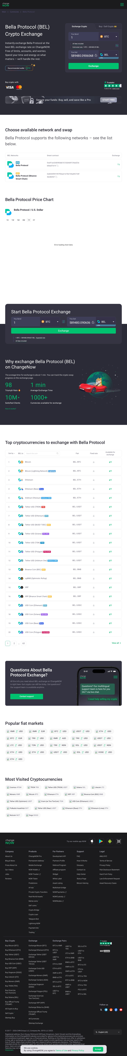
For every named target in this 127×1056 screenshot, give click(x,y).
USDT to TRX (68, 947)
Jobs (7, 874)
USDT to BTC (56, 992)
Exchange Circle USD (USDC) (36, 969)
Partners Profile (59, 861)
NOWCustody (58, 897)
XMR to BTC (57, 973)
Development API (59, 856)
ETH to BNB (69, 958)
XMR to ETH (70, 971)
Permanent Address (36, 861)
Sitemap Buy (10, 1018)
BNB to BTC (69, 962)
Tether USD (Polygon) (37, 552)
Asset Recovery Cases (108, 883)
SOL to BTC (57, 986)
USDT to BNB (81, 959)
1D (7, 220)
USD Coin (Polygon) (37, 632)
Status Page (81, 879)
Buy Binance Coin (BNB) (14, 959)
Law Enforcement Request (110, 879)
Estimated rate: (78, 47)
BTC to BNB (69, 980)
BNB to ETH (57, 977)
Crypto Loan (33, 914)
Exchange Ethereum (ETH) (39, 950)
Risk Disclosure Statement (110, 870)
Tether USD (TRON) (35, 507)
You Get (74, 52)
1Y (29, 220)
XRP (26, 587)
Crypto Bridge (34, 910)
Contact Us (81, 870)
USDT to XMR (56, 958)
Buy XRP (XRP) (11, 968)
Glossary (80, 865)
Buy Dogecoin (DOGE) (13, 972)
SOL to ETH (82, 946)
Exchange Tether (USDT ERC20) (38, 956)
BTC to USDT (55, 951)
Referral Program (59, 865)
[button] (109, 36)
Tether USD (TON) (34, 543)
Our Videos (9, 870)
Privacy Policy (105, 865)
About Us (8, 856)
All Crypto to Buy (11, 1009)
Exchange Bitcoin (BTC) (38, 946)
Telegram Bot (34, 919)
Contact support (27, 696)
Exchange (94, 66)
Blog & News (10, 861)
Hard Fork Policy (106, 874)
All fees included (78, 44)
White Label (57, 879)
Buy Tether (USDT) (12, 954)
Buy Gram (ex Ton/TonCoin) (10, 991)
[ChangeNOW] (5, 4)
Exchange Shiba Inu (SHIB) (39, 1007)
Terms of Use (61, 1050)
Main (4, 12)
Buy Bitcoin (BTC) (12, 946)
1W (13, 220)
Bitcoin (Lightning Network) (40, 471)
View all (115, 643)
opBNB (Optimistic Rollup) (36, 578)
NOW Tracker (34, 874)
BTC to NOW (82, 981)
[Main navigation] (122, 4)
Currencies (14, 12)
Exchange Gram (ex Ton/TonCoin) (36, 997)
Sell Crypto (9, 1013)
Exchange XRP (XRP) (37, 1003)
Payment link (34, 928)
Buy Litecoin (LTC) (12, 977)
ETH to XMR (57, 964)
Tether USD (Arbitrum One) (41, 560)
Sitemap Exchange (36, 1023)
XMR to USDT (68, 986)
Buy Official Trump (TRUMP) (12, 1003)
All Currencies (34, 1019)
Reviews (8, 879)
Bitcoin (28, 462)
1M (18, 220)
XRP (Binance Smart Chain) (38, 596)
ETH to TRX (82, 985)
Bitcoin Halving (82, 883)
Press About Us (11, 865)
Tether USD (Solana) (37, 534)
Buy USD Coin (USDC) (13, 963)
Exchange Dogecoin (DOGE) (36, 985)
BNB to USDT (68, 993)
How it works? (10, 409)
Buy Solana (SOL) (11, 997)
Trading (31, 932)
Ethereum (29, 480)
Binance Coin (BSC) (35, 569)
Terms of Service (106, 861)
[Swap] (117, 45)
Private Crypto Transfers (38, 892)
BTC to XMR (57, 946)
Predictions (33, 883)
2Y (34, 220)
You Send (75, 34)
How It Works (82, 861)
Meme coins (33, 901)
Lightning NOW (34, 923)
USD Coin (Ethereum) (36, 605)
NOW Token (33, 879)
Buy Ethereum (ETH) (13, 950)
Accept (98, 1049)
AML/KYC (103, 856)
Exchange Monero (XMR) (38, 975)
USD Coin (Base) (34, 623)
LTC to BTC (69, 976)
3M (23, 220)
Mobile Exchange (35, 865)
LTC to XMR (69, 953)
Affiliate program (59, 870)
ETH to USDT (80, 970)
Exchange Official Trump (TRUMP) (38, 1013)
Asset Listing (58, 883)
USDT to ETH (81, 952)
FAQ (78, 856)
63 (23, 643)
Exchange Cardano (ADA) (38, 980)
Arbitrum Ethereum (38, 498)
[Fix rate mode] (96, 55)
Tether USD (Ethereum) (36, 516)
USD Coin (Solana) (36, 614)
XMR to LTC (69, 967)
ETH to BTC (57, 968)
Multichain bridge (59, 888)
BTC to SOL (82, 994)
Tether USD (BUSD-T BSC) (37, 525)
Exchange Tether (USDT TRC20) (38, 962)
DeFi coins (32, 905)
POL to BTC (82, 990)
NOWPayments (58, 892)
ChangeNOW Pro (35, 856)
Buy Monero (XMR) (12, 981)
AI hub (31, 888)
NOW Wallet (33, 870)
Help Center (81, 874)
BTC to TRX (82, 976)
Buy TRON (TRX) (11, 986)
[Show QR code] (119, 841)
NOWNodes (57, 901)
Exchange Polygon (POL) (38, 991)
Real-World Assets (36, 897)
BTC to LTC (82, 965)
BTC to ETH (57, 982)
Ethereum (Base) (34, 489)
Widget (55, 874)
